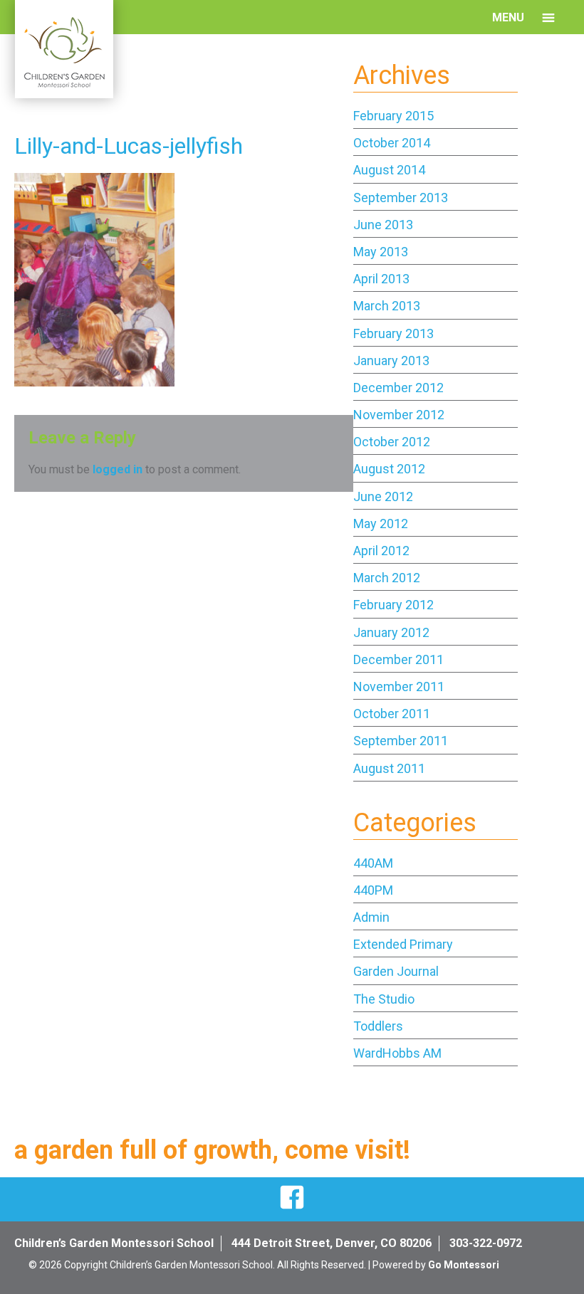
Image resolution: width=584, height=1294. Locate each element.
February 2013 (393, 333)
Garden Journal (396, 971)
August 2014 (389, 169)
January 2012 (391, 632)
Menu (508, 17)
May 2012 (380, 523)
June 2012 (383, 496)
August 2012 (389, 468)
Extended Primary (403, 944)
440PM (373, 890)
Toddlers (378, 1026)
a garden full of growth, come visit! (212, 1150)
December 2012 (398, 387)
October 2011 (391, 713)
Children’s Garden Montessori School (114, 1243)
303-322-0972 (485, 1243)
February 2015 (393, 115)
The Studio (383, 998)
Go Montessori (463, 1265)
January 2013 (391, 360)
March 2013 (386, 305)
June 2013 (383, 224)
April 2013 (381, 278)
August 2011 (389, 768)
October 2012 (391, 441)
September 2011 (400, 740)
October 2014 (391, 142)
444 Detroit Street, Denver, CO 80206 (331, 1243)
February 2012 (393, 604)
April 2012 (381, 550)
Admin (371, 917)
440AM (373, 863)
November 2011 (398, 686)
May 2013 (380, 251)
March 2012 (386, 577)
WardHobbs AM (397, 1053)
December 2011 (398, 659)
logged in (117, 469)
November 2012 (398, 414)
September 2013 (400, 197)
